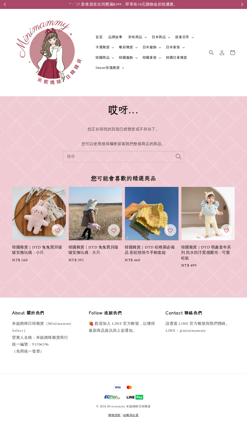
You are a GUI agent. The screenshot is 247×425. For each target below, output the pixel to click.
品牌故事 (115, 37)
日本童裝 (173, 47)
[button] (211, 52)
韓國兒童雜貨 (176, 57)
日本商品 (159, 37)
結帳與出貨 (131, 415)
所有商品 (135, 37)
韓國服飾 (126, 58)
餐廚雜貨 (126, 47)
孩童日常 (182, 37)
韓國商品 (103, 58)
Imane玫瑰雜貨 (108, 68)
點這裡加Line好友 (197, 4)
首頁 (99, 37)
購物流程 (114, 415)
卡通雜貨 (103, 47)
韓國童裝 (150, 58)
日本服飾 (150, 47)
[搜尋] (178, 156)
